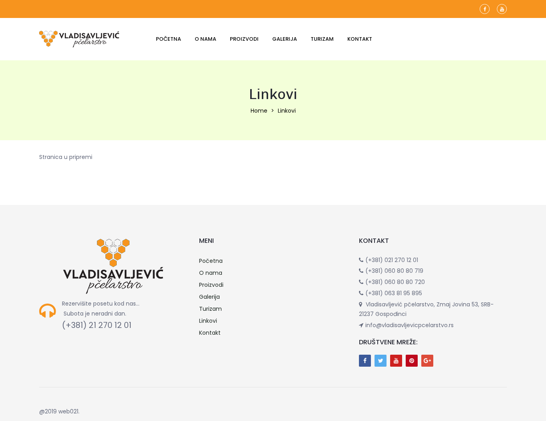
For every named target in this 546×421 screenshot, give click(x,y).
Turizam (322, 39)
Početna (168, 39)
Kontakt (359, 39)
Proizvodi (244, 39)
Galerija (284, 39)
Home (259, 111)
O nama (205, 39)
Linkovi (208, 321)
